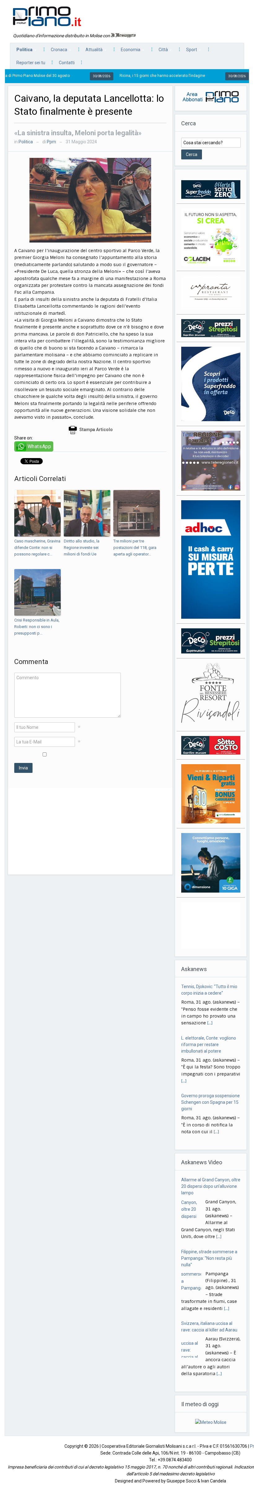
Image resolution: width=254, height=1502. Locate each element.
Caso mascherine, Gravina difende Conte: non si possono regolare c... (37, 547)
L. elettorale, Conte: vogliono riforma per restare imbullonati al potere (208, 1045)
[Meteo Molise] (210, 1422)
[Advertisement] (90, 831)
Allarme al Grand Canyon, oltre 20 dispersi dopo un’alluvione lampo (210, 1186)
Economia (127, 51)
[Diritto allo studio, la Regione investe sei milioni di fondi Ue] (87, 513)
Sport (188, 51)
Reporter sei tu (30, 62)
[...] (209, 1023)
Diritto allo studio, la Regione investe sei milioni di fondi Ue (81, 547)
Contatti (67, 62)
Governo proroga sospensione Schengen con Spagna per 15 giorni (210, 1102)
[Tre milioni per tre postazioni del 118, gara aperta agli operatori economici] (136, 513)
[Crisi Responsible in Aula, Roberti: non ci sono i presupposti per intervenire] (37, 592)
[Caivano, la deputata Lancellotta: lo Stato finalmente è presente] (90, 199)
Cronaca (56, 51)
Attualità (91, 51)
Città (160, 51)
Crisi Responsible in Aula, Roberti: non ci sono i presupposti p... (36, 626)
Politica (21, 51)
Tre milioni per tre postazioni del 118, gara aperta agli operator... (134, 547)
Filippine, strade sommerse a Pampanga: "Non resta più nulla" (209, 1258)
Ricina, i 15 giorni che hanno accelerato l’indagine (124, 76)
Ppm (51, 141)
